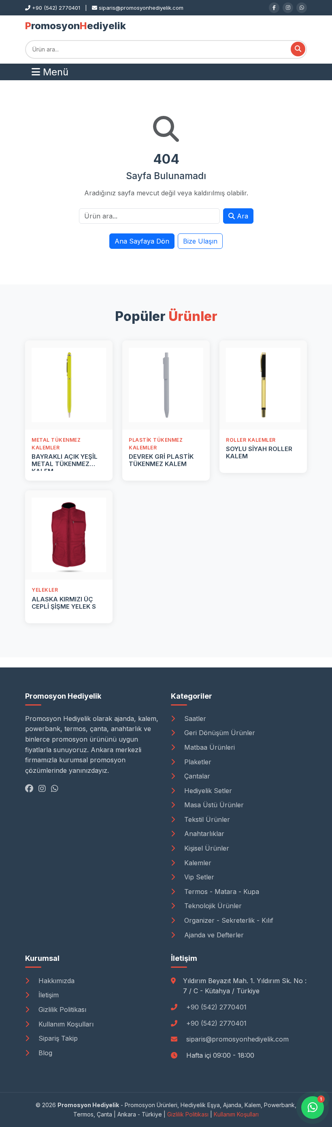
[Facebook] (274, 7)
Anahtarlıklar (203, 834)
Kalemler (196, 863)
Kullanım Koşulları (65, 1024)
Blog (44, 1053)
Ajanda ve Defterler (213, 935)
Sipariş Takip (57, 1038)
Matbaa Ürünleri (208, 747)
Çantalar (196, 776)
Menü (54, 72)
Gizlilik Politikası (61, 1009)
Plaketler (196, 762)
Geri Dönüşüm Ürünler (218, 733)
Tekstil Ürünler (206, 819)
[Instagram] (288, 7)
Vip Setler (198, 877)
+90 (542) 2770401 (216, 1007)
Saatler (194, 718)
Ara (241, 216)
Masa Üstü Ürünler (213, 805)
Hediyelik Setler (207, 791)
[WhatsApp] (301, 7)
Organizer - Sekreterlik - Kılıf (227, 920)
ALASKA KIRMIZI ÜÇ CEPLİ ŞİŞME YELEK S (64, 602)
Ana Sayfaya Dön (142, 241)
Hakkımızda (55, 981)
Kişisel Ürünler (205, 848)
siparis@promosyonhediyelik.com (237, 1039)
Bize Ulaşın (200, 241)
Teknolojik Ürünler (212, 906)
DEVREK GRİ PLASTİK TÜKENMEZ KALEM (161, 460)
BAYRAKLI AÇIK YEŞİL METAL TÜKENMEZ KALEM (65, 464)
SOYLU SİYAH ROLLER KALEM (259, 452)
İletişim (47, 995)
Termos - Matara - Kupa (220, 891)
